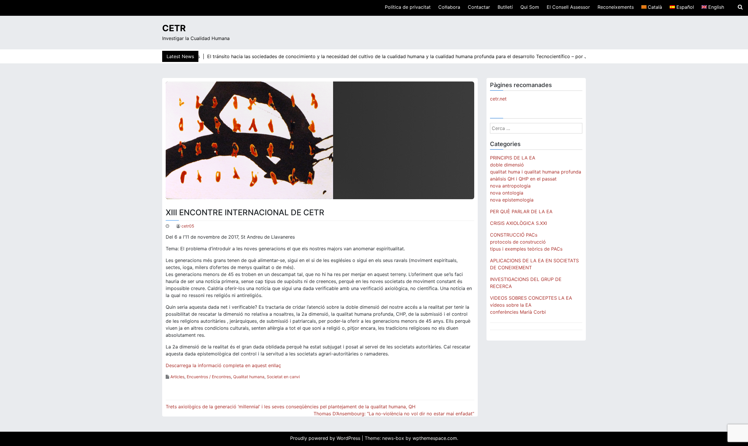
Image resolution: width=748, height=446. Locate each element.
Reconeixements (616, 7)
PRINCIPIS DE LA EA (512, 158)
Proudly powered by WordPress (326, 438)
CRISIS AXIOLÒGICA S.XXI (518, 223)
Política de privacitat (408, 7)
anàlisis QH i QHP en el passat (523, 179)
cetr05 (187, 225)
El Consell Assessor (568, 7)
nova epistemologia (512, 200)
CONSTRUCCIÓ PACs (513, 235)
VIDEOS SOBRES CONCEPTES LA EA (531, 298)
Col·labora (449, 7)
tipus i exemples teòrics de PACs (526, 249)
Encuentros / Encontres (209, 376)
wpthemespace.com (435, 438)
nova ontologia (506, 193)
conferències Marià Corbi (518, 312)
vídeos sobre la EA (510, 305)
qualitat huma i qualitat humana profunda (535, 172)
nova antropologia (510, 186)
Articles (177, 376)
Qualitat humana (248, 376)
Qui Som (529, 7)
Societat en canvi (283, 376)
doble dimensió (507, 165)
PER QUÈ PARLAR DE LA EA (521, 211)
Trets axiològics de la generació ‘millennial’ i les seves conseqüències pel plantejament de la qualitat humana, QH (290, 406)
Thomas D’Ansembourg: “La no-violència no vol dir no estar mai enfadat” (394, 414)
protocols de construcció (518, 242)
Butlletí (505, 7)
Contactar (479, 7)
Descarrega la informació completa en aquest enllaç (223, 365)
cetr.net (498, 99)
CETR (174, 28)
